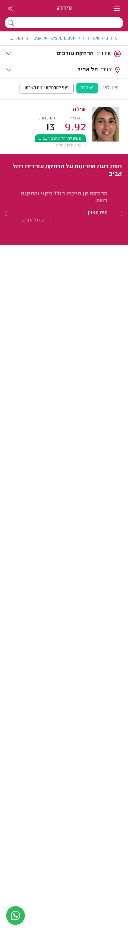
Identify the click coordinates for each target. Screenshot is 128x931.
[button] (6, 213)
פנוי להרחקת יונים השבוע (47, 88)
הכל (85, 88)
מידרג (64, 8)
